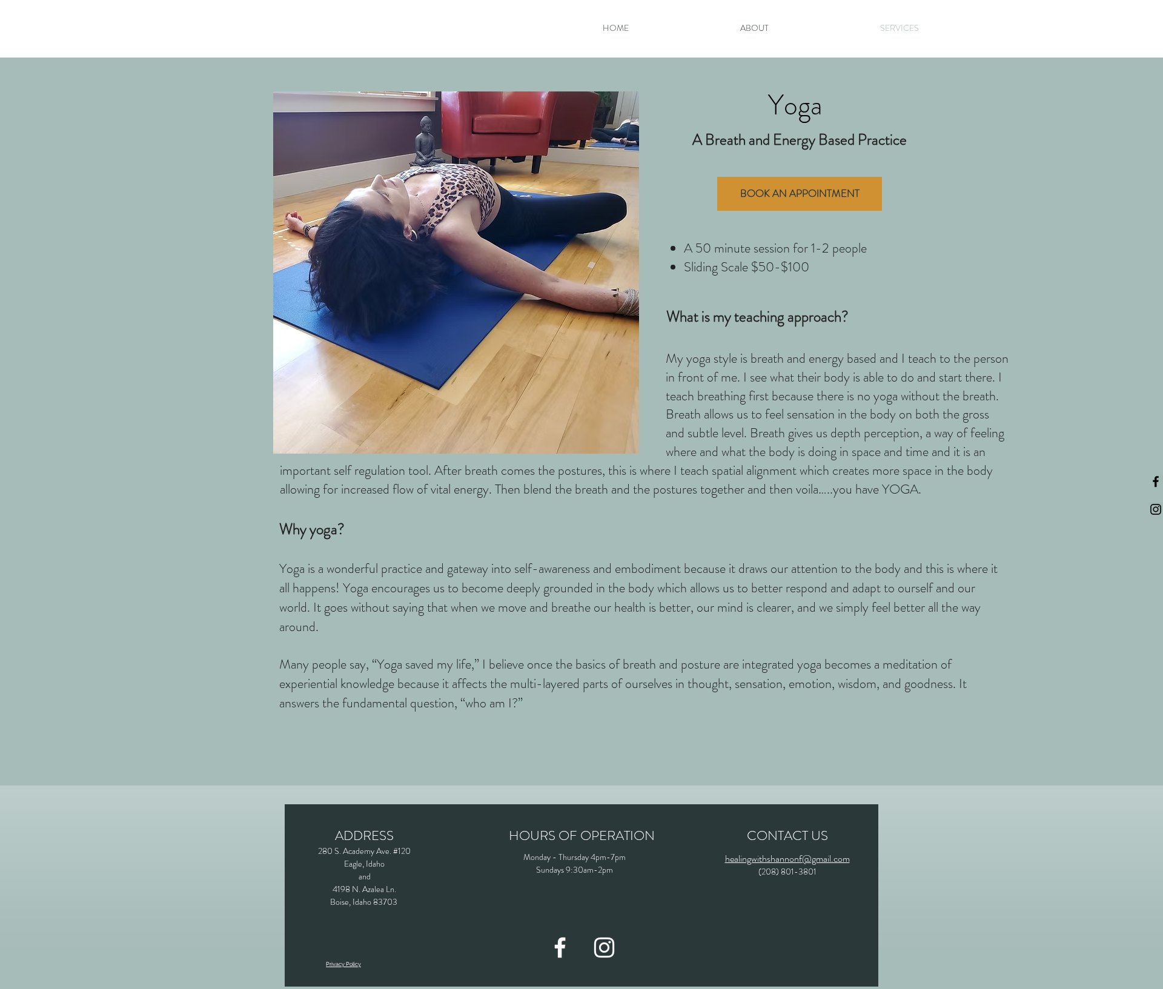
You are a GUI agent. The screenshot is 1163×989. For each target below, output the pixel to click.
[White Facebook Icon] (560, 947)
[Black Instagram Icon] (1155, 509)
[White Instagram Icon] (604, 947)
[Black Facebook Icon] (1155, 481)
